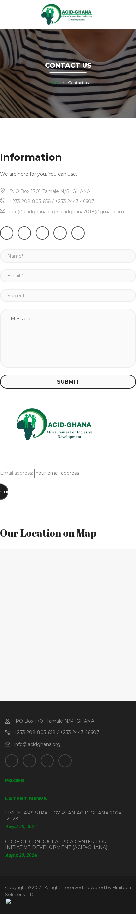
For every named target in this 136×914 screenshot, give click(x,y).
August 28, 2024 (21, 826)
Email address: (17, 473)
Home (53, 82)
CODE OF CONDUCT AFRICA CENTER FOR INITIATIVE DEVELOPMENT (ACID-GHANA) (56, 844)
